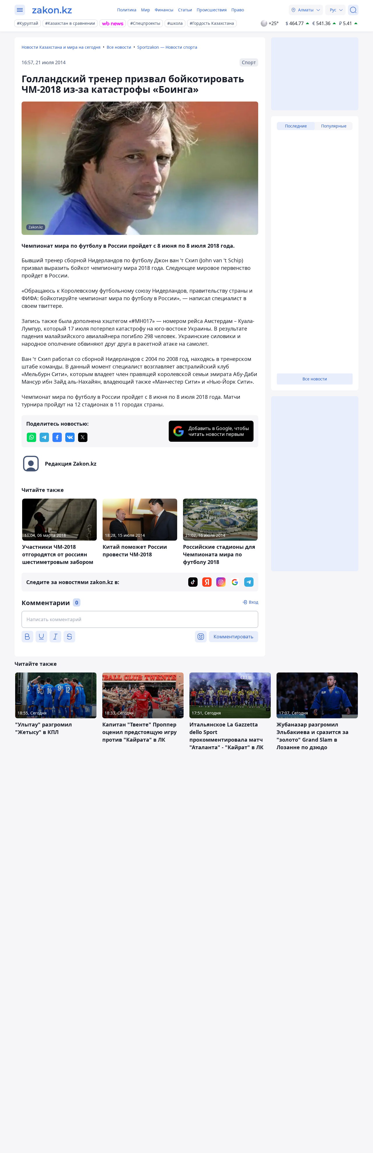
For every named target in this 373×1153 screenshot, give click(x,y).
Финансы (164, 10)
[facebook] (57, 437)
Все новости (119, 47)
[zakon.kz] (52, 9)
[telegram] (44, 437)
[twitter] (83, 437)
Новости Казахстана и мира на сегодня (61, 47)
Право (237, 10)
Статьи (185, 10)
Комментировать (234, 636)
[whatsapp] (31, 437)
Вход (253, 602)
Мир (145, 10)
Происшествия (212, 10)
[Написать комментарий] (140, 619)
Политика (126, 10)
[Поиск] (353, 10)
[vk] (70, 437)
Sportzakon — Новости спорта (167, 47)
